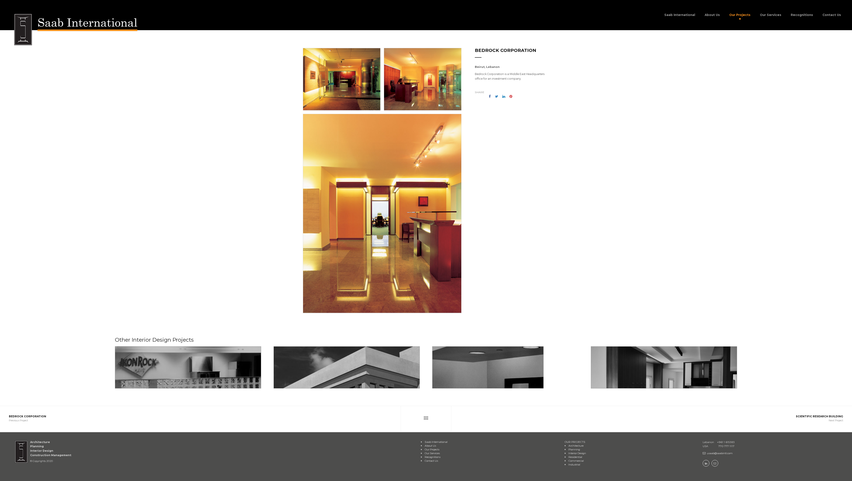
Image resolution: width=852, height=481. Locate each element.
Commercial (576, 460)
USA (705, 446)
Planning (574, 449)
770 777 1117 (718, 445)
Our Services (770, 15)
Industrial (574, 464)
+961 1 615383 (719, 442)
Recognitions (802, 15)
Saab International (679, 15)
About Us (712, 15)
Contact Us (831, 15)
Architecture (576, 445)
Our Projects (739, 15)
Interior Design (577, 453)
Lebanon (708, 442)
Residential (575, 456)
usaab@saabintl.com (720, 453)
